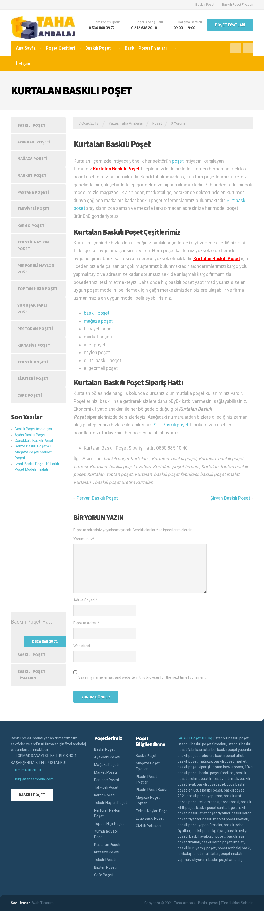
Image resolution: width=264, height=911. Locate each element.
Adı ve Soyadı (85, 600)
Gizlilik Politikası (148, 826)
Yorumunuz (84, 539)
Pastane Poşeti (33, 192)
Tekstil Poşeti (32, 361)
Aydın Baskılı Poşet (30, 435)
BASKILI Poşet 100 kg (195, 738)
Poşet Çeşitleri (60, 48)
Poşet (157, 123)
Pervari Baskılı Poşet (97, 498)
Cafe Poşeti (29, 395)
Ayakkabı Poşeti (34, 142)
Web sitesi (81, 646)
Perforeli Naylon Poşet (35, 269)
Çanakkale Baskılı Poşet (34, 440)
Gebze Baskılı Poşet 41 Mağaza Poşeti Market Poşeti (33, 452)
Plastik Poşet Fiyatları (146, 779)
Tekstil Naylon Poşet (33, 245)
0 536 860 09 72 (45, 642)
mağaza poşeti (99, 321)
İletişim (23, 63)
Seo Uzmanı (21, 903)
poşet (178, 161)
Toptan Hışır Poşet (37, 288)
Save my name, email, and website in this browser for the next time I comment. (142, 677)
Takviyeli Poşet (33, 208)
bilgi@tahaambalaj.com (34, 779)
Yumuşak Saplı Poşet (32, 308)
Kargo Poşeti (31, 225)
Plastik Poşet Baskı (151, 790)
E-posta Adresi (86, 623)
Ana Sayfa (26, 48)
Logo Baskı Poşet (150, 818)
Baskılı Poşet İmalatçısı (33, 429)
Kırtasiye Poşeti (34, 345)
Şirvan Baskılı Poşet (230, 498)
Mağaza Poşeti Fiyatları (148, 766)
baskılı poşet (96, 313)
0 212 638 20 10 (28, 770)
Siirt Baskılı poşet (171, 424)
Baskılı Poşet (204, 4)
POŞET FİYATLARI (230, 25)
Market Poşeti (32, 175)
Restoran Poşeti (35, 328)
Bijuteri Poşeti (33, 378)
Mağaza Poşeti (32, 158)
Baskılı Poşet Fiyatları (237, 4)
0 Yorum (178, 123)
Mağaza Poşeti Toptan (148, 800)
